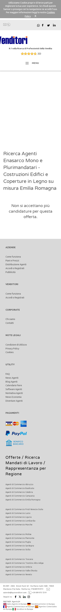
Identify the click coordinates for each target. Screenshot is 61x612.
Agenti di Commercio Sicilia (18, 549)
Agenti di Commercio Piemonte (20, 538)
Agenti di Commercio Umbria (19, 567)
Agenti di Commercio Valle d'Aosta (21, 571)
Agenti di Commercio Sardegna (20, 546)
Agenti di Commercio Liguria (19, 517)
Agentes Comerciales (47, 606)
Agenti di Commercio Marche (19, 525)
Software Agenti (14, 389)
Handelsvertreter (38, 604)
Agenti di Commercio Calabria (19, 492)
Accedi (9, 268)
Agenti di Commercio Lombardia (20, 521)
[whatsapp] (38, 25)
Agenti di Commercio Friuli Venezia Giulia (24, 509)
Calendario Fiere (14, 385)
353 (39, 53)
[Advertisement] (30, 110)
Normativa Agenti (14, 393)
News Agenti (12, 378)
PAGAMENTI (12, 413)
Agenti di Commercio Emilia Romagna (23, 500)
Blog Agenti (11, 381)
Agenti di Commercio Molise (18, 534)
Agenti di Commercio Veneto (19, 574)
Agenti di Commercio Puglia (18, 542)
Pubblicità (10, 272)
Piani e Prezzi (12, 260)
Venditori (20, 609)
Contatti (10, 323)
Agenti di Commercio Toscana (19, 559)
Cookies (10, 352)
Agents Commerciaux (16, 606)
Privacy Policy (12, 348)
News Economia (13, 397)
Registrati (19, 268)
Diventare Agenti (14, 401)
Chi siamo (10, 319)
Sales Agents (12, 604)
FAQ (8, 374)
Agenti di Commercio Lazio (18, 513)
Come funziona (13, 256)
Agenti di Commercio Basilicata (20, 488)
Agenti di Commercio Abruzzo (19, 484)
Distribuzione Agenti (16, 264)
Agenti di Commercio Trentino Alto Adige (25, 563)
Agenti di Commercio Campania (20, 496)
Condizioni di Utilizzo (16, 344)
